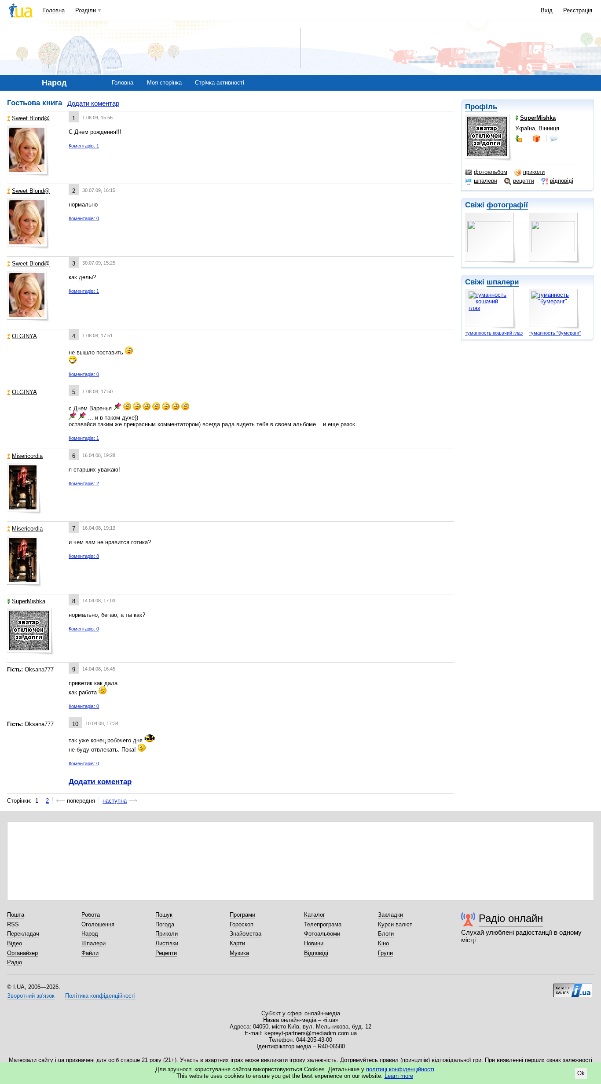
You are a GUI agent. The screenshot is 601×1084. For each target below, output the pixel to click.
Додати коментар (93, 103)
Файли (90, 953)
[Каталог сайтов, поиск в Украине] (572, 987)
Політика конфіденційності (100, 995)
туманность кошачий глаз (494, 333)
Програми (242, 914)
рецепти (523, 180)
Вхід (547, 10)
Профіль (481, 107)
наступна (115, 800)
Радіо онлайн (511, 918)
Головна (54, 10)
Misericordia (27, 456)
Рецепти (166, 953)
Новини (313, 943)
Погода (164, 924)
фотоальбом (490, 172)
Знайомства (245, 933)
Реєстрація (577, 10)
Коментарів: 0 (84, 218)
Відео (14, 943)
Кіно (383, 943)
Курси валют (395, 924)
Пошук (163, 914)
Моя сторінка (164, 82)
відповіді (561, 180)
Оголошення (97, 924)
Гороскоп (241, 924)
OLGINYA (24, 336)
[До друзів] (519, 138)
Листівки (166, 943)
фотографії (507, 205)
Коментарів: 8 (84, 556)
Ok (581, 1073)
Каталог (314, 914)
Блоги (386, 933)
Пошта (15, 914)
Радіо (14, 962)
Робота (90, 914)
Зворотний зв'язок (31, 995)
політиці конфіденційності (400, 1069)
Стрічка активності (219, 82)
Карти (237, 943)
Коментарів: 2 (84, 483)
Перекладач (23, 933)
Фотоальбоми (322, 933)
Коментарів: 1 (84, 145)
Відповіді (316, 953)
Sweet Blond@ (31, 118)
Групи (385, 953)
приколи (534, 172)
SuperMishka (28, 601)
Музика (239, 953)
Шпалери (93, 943)
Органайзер (22, 953)
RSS (13, 924)
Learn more (399, 1076)
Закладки (390, 914)
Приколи (166, 933)
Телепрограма (322, 924)
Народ (89, 933)
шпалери (485, 180)
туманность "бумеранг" (555, 333)
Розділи (85, 10)
